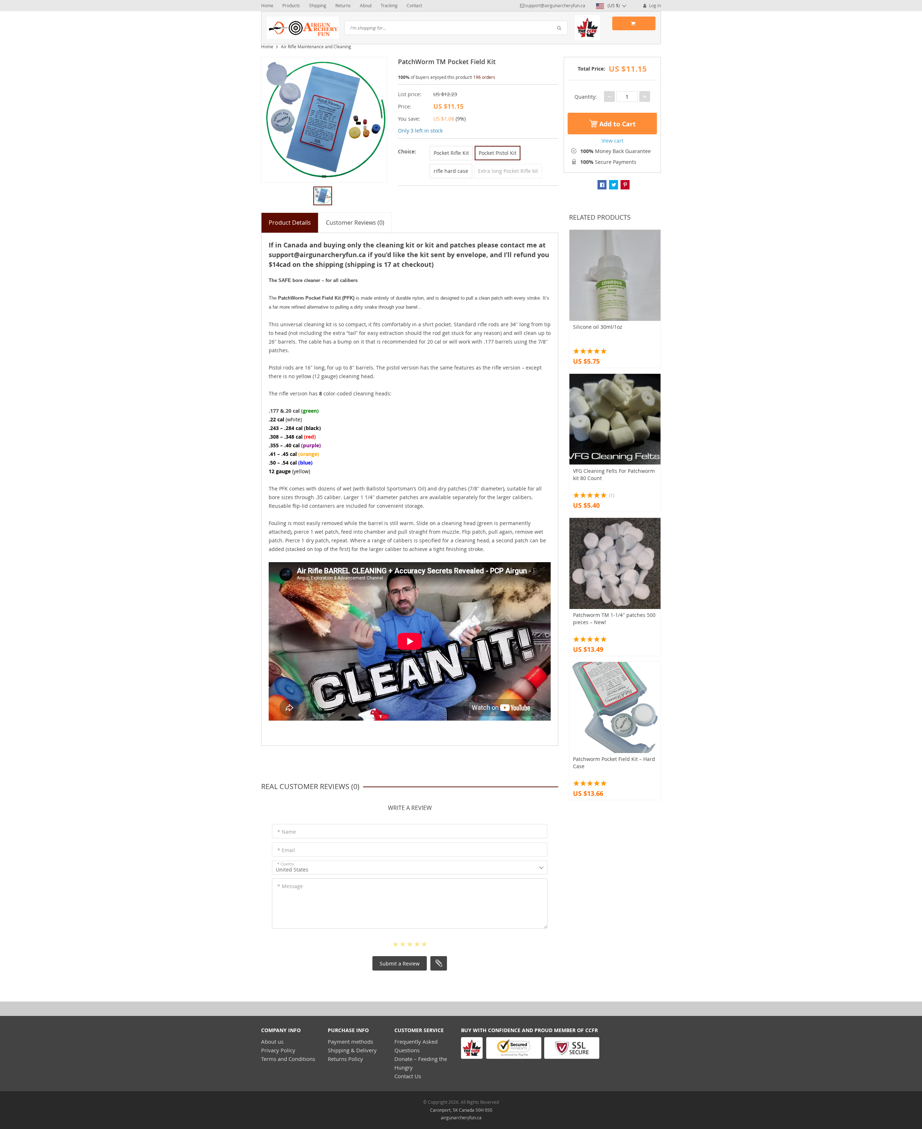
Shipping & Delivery (352, 1050)
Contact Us (407, 1076)
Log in (654, 5)
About (366, 5)
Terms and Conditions (288, 1058)
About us (272, 1041)
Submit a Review (400, 963)
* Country (285, 864)
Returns (343, 5)
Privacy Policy (278, 1050)
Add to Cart (616, 124)
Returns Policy (345, 1058)
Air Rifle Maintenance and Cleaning (316, 46)
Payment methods (350, 1041)
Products (291, 5)
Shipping (317, 5)
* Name (286, 831)
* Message (290, 886)
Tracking (389, 5)
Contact (414, 5)
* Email (286, 850)
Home (267, 5)
